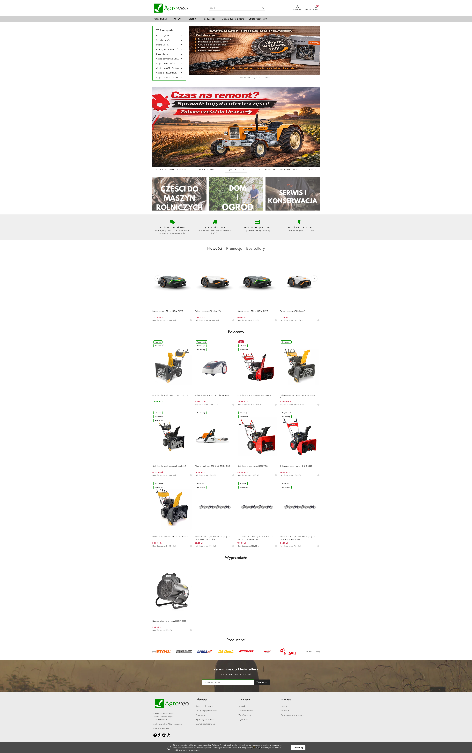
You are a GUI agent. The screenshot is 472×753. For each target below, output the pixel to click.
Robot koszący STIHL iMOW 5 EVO (210, 311)
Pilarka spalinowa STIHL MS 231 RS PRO (212, 466)
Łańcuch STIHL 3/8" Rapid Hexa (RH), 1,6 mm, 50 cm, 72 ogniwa (212, 538)
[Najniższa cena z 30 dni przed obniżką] (191, 320)
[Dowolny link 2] (164, 735)
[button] (210, 19)
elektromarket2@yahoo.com (167, 724)
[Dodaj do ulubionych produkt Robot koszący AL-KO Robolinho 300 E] (232, 342)
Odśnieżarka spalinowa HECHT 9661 (253, 466)
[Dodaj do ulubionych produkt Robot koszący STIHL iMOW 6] (189, 258)
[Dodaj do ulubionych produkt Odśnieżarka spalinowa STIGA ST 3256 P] (189, 342)
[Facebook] (155, 735)
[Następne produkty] (314, 278)
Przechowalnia (245, 710)
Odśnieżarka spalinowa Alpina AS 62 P (169, 466)
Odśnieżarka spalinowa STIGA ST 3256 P (170, 395)
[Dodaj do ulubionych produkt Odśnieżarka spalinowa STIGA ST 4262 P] (189, 484)
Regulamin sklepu (205, 706)
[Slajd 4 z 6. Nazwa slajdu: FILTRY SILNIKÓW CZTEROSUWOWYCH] (236, 127)
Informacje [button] (201, 699)
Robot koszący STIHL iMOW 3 (293, 311)
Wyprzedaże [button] (236, 557)
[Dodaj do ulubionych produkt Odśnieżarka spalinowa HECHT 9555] (317, 413)
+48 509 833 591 (161, 728)
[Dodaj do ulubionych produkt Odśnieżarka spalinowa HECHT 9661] (274, 413)
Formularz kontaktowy (292, 715)
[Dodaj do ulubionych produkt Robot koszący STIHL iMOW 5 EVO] (232, 258)
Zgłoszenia (243, 719)
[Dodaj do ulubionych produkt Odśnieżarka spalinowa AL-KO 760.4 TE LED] (274, 342)
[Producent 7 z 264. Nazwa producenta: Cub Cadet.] (184, 651)
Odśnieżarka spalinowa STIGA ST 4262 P (170, 537)
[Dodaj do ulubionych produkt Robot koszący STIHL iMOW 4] (274, 258)
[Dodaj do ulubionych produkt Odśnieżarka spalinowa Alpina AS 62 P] (189, 413)
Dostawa (200, 715)
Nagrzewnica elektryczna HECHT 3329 (169, 621)
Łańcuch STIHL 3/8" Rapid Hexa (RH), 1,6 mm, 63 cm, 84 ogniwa (255, 538)
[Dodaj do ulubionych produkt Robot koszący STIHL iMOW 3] (317, 258)
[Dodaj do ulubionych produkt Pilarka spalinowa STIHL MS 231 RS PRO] (232, 413)
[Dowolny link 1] (159, 735)
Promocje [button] (234, 248)
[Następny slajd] (314, 127)
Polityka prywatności (206, 710)
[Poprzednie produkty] (158, 278)
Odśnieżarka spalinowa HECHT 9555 (296, 466)
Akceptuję (298, 747)
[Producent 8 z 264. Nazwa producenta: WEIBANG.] (204, 651)
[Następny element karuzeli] (318, 651)
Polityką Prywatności (221, 745)
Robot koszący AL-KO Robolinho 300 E (212, 395)
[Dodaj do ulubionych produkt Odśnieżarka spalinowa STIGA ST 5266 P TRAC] (317, 342)
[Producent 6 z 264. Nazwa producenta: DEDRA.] (163, 651)
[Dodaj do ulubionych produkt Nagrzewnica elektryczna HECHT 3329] (189, 568)
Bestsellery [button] (255, 248)
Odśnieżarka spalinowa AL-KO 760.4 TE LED (256, 395)
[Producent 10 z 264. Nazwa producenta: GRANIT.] (246, 651)
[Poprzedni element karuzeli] (154, 651)
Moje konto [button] (244, 699)
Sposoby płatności (205, 719)
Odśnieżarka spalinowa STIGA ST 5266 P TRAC (298, 396)
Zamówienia (244, 715)
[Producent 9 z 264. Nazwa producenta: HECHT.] (225, 651)
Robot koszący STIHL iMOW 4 (250, 311)
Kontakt (285, 710)
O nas (284, 706)
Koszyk (241, 706)
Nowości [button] (214, 248)
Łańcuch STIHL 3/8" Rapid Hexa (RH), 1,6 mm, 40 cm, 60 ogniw (297, 538)
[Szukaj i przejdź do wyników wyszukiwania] (263, 8)
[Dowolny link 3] (168, 735)
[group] (254, 50)
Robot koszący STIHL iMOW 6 (165, 311)
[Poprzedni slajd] (158, 127)
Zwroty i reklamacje (205, 724)
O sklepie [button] (286, 699)
